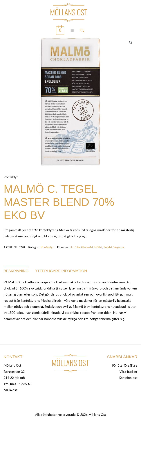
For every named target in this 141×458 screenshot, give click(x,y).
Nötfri (98, 247)
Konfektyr (11, 177)
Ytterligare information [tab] (61, 271)
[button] (130, 42)
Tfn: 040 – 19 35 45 (17, 384)
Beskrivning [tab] (16, 271)
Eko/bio (75, 247)
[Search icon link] (82, 31)
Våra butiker (128, 372)
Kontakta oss (128, 378)
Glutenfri (87, 247)
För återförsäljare (124, 365)
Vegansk (118, 247)
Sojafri (108, 247)
